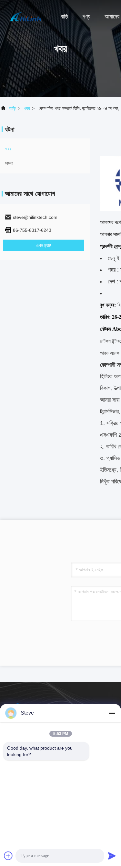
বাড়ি (64, 16)
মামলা (9, 163)
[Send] (112, 855)
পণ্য (86, 16)
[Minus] (112, 713)
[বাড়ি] (26, 16)
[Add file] (8, 855)
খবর (27, 108)
